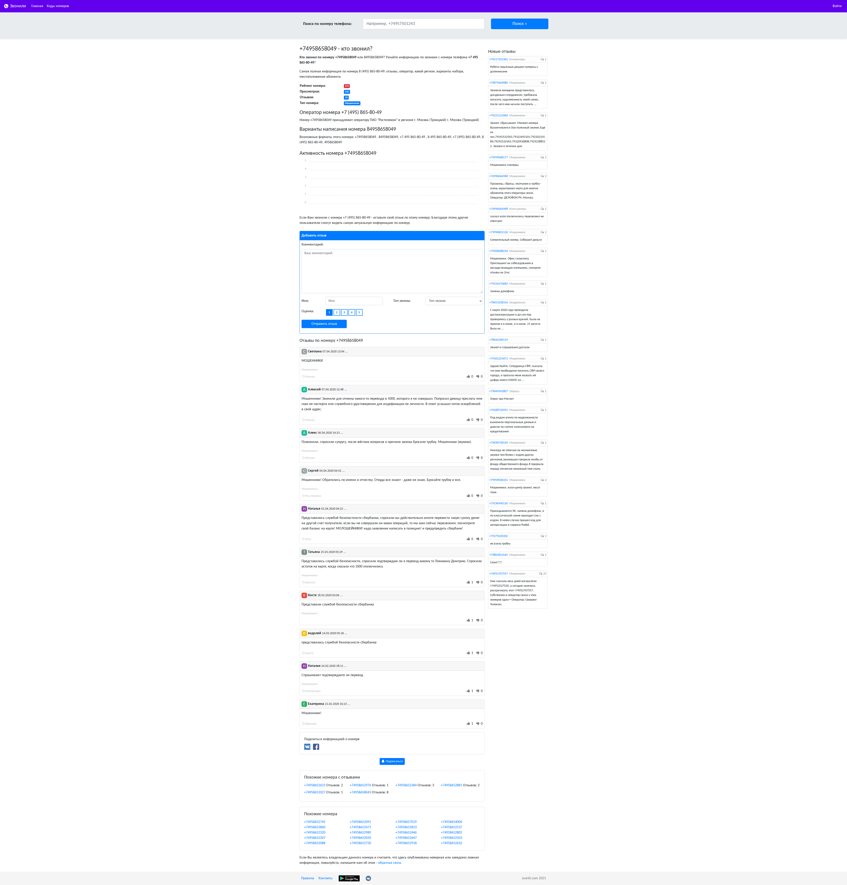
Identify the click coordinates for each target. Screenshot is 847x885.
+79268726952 (498, 410)
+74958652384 (406, 785)
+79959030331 (498, 480)
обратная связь (389, 863)
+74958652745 (314, 822)
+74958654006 (451, 822)
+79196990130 (498, 503)
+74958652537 (451, 827)
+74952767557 (498, 573)
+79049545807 (498, 391)
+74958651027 (314, 792)
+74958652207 (314, 838)
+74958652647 (406, 838)
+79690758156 (498, 442)
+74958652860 (314, 827)
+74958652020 (360, 838)
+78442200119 (498, 340)
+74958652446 (406, 832)
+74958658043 (360, 792)
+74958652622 (314, 785)
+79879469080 (498, 83)
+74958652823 (406, 827)
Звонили (17, 6)
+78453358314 (498, 302)
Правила (307, 878)
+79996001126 (498, 232)
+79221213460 (498, 115)
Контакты (326, 878)
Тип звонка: (402, 301)
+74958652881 (451, 785)
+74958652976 (360, 785)
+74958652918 (406, 843)
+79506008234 (498, 251)
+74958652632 (451, 843)
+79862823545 (498, 555)
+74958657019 (406, 822)
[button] (520, 24)
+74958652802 (451, 832)
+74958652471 (360, 827)
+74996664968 (498, 176)
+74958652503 (451, 838)
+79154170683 (498, 284)
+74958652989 (360, 832)
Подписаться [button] (394, 761)
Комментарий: (313, 244)
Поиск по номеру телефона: (327, 24)
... (346, 351)
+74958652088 (314, 843)
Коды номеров (58, 6)
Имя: (305, 301)
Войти (837, 6)
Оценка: (308, 311)
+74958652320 (314, 832)
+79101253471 (498, 358)
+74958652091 (360, 822)
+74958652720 (360, 843)
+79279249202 (498, 536)
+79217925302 (498, 59)
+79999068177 (498, 157)
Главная (37, 6)
